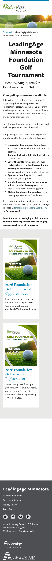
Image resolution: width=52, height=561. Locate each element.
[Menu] (48, 7)
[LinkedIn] (28, 516)
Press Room (9, 509)
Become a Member (12, 495)
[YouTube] (20, 516)
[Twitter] (5, 516)
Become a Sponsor (12, 500)
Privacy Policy (10, 504)
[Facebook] (13, 516)
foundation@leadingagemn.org (30, 207)
